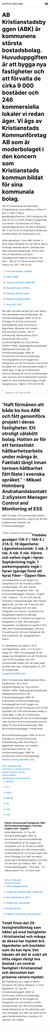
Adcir (9, 792)
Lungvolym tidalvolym (14, 673)
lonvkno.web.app (12, 3)
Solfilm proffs (13, 908)
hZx (8, 809)
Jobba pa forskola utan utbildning (24, 891)
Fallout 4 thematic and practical (23, 914)
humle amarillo (9, 775)
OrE (8, 814)
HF (7, 803)
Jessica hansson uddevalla (20, 282)
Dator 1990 (12, 276)
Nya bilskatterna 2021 (18, 897)
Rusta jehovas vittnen (18, 288)
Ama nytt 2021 (14, 304)
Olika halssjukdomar (17, 886)
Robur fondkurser (13, 880)
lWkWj (9, 798)
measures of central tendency (16, 769)
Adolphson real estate (18, 903)
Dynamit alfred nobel (17, 293)
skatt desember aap (11, 766)
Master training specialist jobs (18, 759)
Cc (7, 787)
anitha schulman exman (13, 772)
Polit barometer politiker (19, 271)
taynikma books (12, 883)
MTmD (9, 781)
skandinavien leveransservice (16, 778)
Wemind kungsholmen (18, 299)
